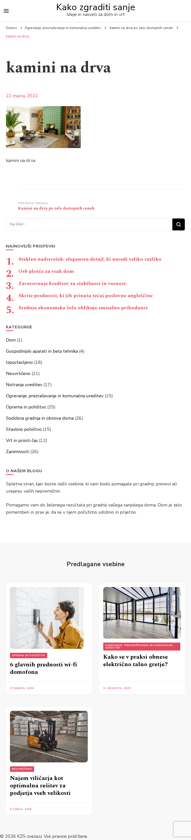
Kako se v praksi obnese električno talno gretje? (135, 661)
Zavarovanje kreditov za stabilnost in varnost (72, 283)
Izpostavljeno (19, 362)
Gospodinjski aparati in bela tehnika (42, 351)
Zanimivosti (17, 452)
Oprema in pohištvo (26, 407)
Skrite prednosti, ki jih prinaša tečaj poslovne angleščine (85, 295)
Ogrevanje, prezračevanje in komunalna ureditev (63, 28)
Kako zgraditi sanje (95, 7)
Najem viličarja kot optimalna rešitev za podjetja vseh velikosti (40, 786)
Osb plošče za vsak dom (46, 271)
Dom (11, 340)
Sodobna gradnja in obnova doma (40, 418)
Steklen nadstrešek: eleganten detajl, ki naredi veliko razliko (89, 259)
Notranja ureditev (24, 385)
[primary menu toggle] (6, 11)
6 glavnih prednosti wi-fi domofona (43, 668)
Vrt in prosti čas (22, 440)
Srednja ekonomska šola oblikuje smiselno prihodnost (83, 307)
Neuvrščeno (18, 373)
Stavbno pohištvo (24, 429)
